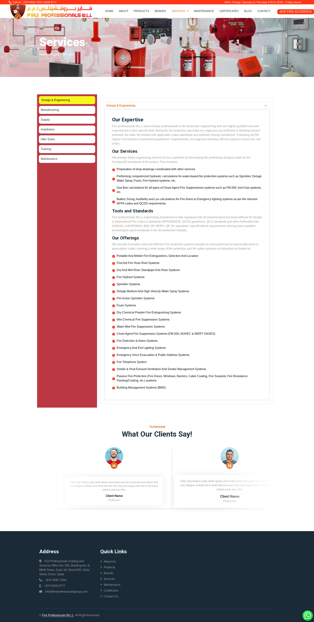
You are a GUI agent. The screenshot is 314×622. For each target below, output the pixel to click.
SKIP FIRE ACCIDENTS (296, 11)
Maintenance (204, 11)
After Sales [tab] (48, 139)
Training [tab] (46, 149)
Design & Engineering (120, 105)
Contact (263, 11)
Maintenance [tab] (49, 158)
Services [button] (178, 11)
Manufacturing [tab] (50, 109)
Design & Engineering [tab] (55, 100)
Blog (248, 11)
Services (109, 578)
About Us (110, 561)
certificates (229, 11)
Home (109, 11)
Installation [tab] (48, 129)
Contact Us (111, 596)
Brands (160, 11)
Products (141, 11)
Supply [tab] (45, 119)
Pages (55, 54)
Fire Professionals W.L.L (58, 615)
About (123, 11)
